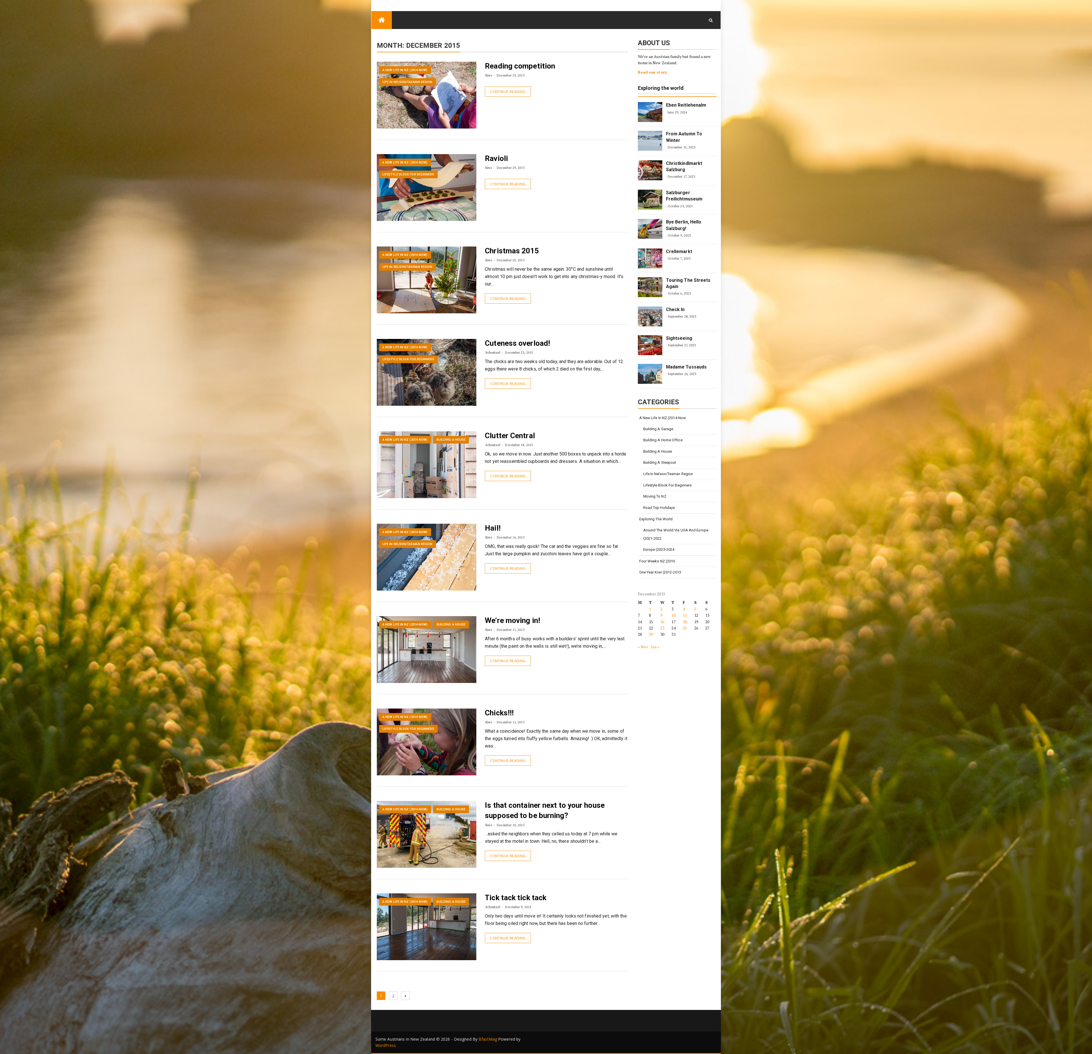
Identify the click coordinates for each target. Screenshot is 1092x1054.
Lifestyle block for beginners (408, 174)
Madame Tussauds (686, 367)
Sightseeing (679, 338)
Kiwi (488, 75)
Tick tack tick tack (515, 897)
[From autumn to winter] (650, 141)
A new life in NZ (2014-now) (405, 70)
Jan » (655, 646)
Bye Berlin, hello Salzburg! (684, 225)
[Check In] (650, 316)
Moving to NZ (654, 496)
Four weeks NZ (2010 (657, 561)
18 (685, 621)
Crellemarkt (679, 251)
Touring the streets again (688, 283)
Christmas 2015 (512, 251)
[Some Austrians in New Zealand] (381, 20)
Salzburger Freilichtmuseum (684, 196)
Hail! (492, 528)
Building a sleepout (659, 462)
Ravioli (496, 158)
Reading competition (520, 66)
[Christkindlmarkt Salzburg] (650, 170)
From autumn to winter (684, 137)
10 (673, 615)
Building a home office (662, 440)
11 (685, 615)
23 (662, 628)
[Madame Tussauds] (650, 374)
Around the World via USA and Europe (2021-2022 (676, 534)
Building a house (451, 440)
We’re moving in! (512, 620)
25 (685, 628)
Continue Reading (508, 91)
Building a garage (658, 429)
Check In (675, 309)
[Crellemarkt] (650, 258)
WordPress (385, 1045)
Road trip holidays (659, 508)
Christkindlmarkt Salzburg (684, 166)
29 (651, 634)
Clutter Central (510, 435)
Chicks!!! (499, 713)
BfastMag (488, 1039)
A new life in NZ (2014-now (662, 418)
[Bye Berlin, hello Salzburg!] (650, 229)
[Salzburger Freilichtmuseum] (650, 200)
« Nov (643, 646)
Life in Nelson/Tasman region (407, 82)
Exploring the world (661, 88)
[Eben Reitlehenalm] (650, 112)
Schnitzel (492, 352)
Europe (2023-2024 (659, 549)
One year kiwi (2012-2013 (660, 572)
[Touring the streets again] (650, 287)
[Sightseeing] (650, 345)
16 (662, 621)
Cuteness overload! (517, 343)
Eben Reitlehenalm (686, 105)
